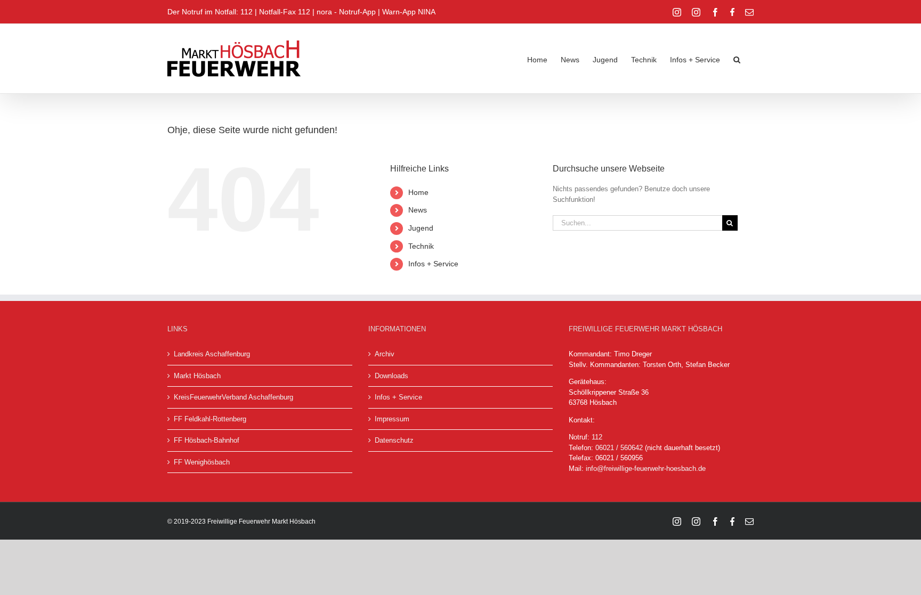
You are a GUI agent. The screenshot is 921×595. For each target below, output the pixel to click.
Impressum (392, 419)
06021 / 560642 (619, 448)
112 (597, 437)
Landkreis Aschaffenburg (212, 354)
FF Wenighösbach (202, 462)
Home (418, 192)
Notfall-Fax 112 (284, 11)
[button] (736, 58)
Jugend (420, 228)
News (417, 210)
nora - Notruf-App (346, 11)
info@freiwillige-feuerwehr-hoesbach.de (646, 468)
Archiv (384, 354)
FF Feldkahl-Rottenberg (210, 419)
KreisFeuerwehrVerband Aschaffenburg (233, 397)
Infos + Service (433, 263)
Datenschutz (394, 440)
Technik (421, 246)
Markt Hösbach (197, 376)
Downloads (391, 376)
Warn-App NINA (408, 11)
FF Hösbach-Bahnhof (206, 440)
